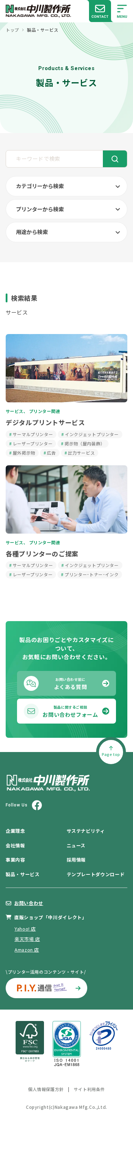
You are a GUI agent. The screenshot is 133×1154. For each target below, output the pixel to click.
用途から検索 (32, 231)
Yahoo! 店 (25, 928)
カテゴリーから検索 (40, 186)
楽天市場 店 (27, 939)
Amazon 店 (27, 949)
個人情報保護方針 (46, 1089)
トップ (12, 29)
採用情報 (76, 859)
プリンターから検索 (40, 209)
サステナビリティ (86, 830)
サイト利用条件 (89, 1089)
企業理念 (15, 830)
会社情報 (15, 845)
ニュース (76, 845)
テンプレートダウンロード (96, 874)
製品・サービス (22, 874)
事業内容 (15, 859)
